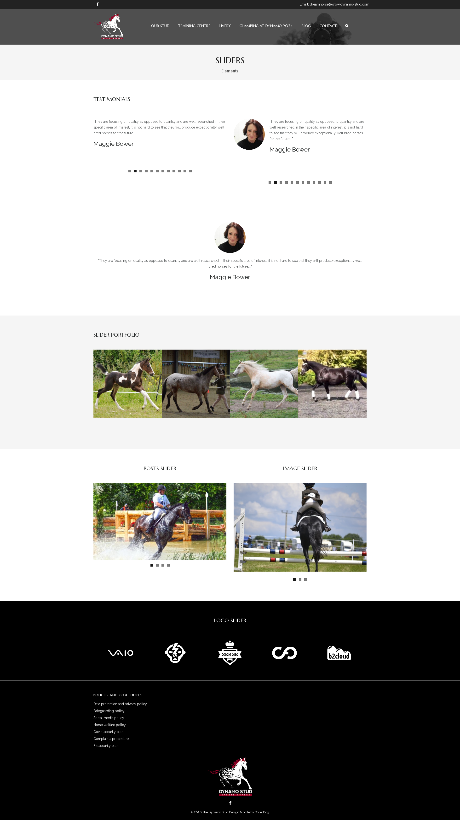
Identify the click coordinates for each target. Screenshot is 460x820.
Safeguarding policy (109, 711)
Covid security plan (108, 732)
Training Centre (194, 25)
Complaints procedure (111, 739)
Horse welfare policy (109, 725)
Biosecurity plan (105, 746)
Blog (306, 25)
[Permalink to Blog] (159, 521)
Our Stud (160, 25)
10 (179, 171)
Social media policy (108, 718)
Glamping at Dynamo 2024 (266, 25)
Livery (225, 25)
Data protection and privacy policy (120, 704)
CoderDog (262, 812)
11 (185, 171)
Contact (328, 25)
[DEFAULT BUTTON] (118, 392)
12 (190, 171)
